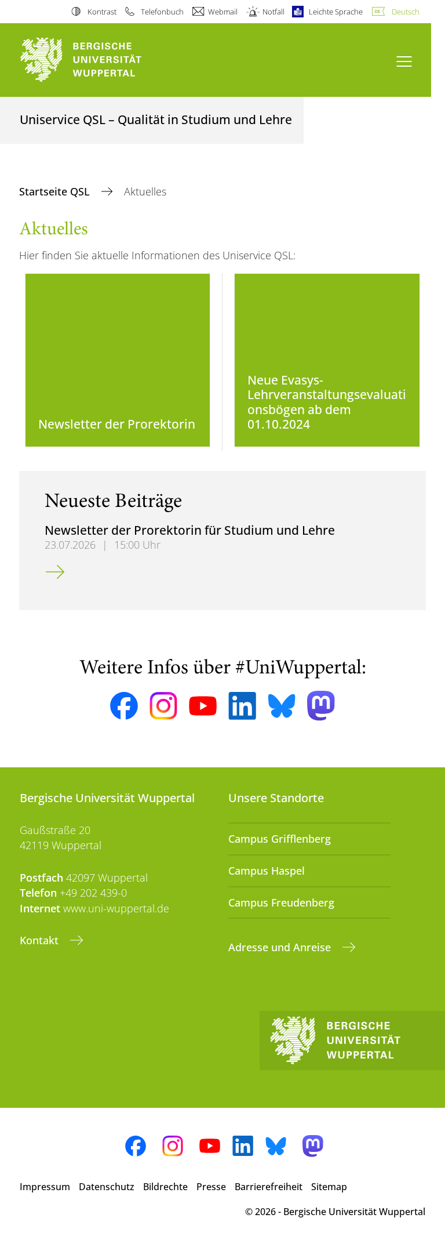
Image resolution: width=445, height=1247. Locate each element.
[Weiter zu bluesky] (282, 706)
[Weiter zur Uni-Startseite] (101, 60)
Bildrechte (165, 1186)
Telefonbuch (162, 11)
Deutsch (406, 11)
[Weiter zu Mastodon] (321, 705)
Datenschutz (106, 1186)
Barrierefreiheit (268, 1186)
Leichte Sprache (336, 11)
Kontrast (101, 11)
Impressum (45, 1186)
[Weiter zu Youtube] (203, 706)
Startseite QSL (56, 191)
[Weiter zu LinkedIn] (242, 705)
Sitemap (329, 1186)
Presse (211, 1186)
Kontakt (40, 940)
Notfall (273, 11)
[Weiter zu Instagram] (163, 706)
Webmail (223, 11)
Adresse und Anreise (281, 947)
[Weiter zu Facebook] (124, 706)
